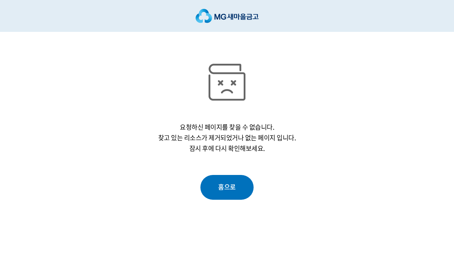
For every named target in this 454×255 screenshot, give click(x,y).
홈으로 (227, 187)
